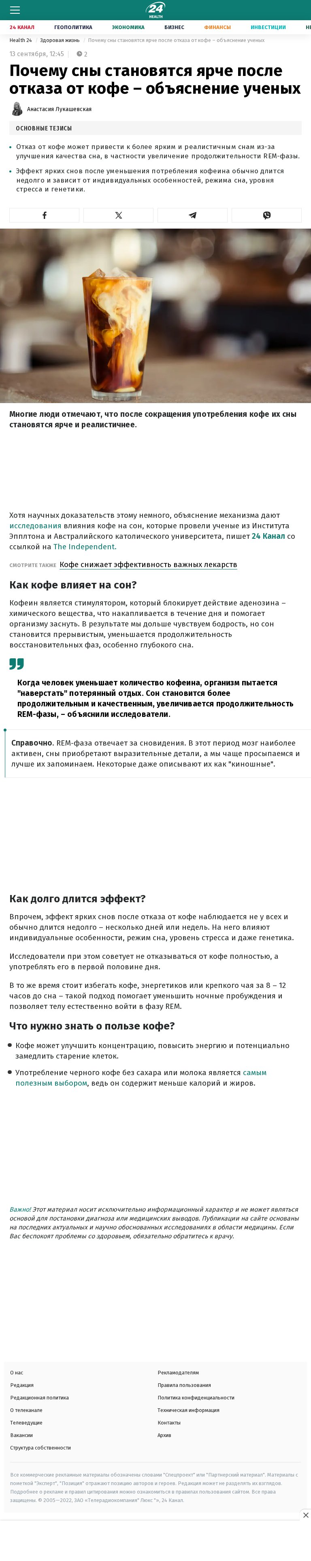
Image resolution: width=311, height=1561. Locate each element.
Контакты (169, 1423)
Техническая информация (188, 1410)
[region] (155, 1541)
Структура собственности (40, 1448)
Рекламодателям (178, 1373)
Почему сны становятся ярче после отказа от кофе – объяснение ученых (176, 40)
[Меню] (15, 10)
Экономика (128, 27)
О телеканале (26, 1410)
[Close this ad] (305, 1515)
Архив (164, 1435)
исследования (35, 525)
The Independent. (84, 546)
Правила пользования (184, 1385)
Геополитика (73, 27)
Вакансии (21, 1435)
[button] (44, 215)
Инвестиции (268, 27)
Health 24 (21, 40)
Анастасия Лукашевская (59, 109)
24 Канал (22, 27)
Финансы (217, 27)
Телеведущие (26, 1423)
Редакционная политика (39, 1398)
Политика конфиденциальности (196, 1398)
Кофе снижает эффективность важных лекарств (148, 564)
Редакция (22, 1385)
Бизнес (174, 27)
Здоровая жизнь (60, 40)
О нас (16, 1373)
